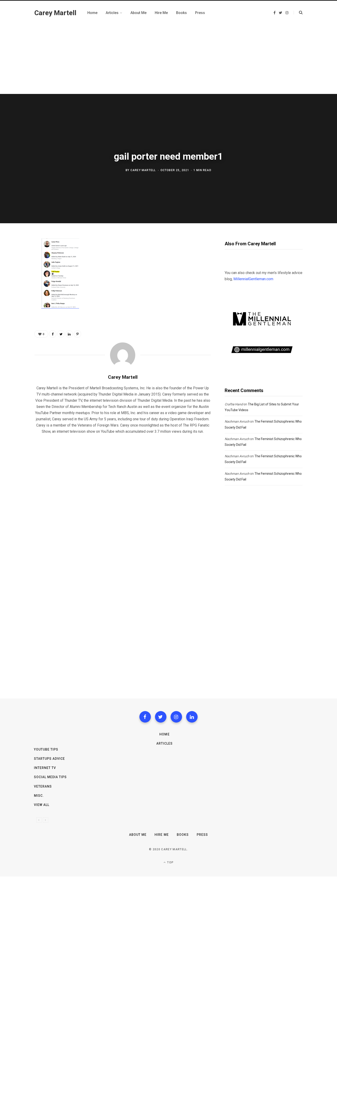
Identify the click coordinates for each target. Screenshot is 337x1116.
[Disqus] (122, 496)
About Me (137, 834)
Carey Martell (143, 170)
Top (170, 862)
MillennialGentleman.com (253, 279)
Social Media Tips (50, 777)
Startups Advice (49, 758)
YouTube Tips (46, 749)
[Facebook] (145, 717)
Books (183, 834)
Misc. (39, 795)
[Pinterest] (17, 280)
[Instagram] (176, 717)
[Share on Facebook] (17, 255)
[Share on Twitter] (17, 267)
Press (202, 834)
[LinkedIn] (69, 334)
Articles (164, 743)
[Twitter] (160, 717)
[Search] (298, 12)
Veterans (43, 786)
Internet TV (45, 768)
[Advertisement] (168, 59)
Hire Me (161, 834)
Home (164, 734)
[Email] (17, 292)
